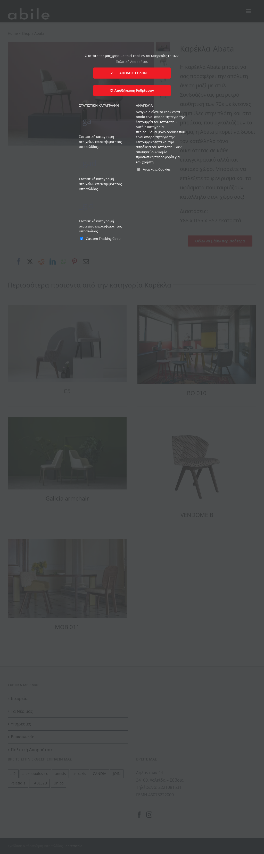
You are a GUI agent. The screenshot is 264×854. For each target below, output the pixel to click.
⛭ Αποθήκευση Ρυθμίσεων (132, 90)
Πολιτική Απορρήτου (132, 61)
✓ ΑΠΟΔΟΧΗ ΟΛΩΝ (132, 73)
